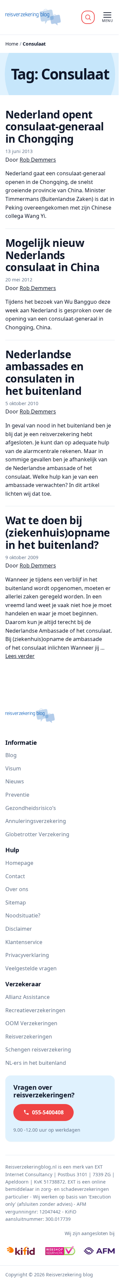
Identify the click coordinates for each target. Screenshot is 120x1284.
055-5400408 (48, 1112)
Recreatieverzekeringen (35, 1010)
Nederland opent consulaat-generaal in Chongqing (54, 126)
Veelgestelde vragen (31, 968)
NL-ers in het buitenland (35, 1062)
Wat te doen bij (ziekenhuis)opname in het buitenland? (57, 532)
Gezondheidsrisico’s (30, 808)
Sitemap (15, 902)
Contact (15, 876)
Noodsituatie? (22, 915)
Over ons (16, 889)
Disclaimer (18, 928)
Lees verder (20, 656)
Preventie (17, 794)
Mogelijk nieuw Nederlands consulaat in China (52, 255)
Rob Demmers (38, 159)
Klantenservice (23, 942)
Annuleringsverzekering (35, 821)
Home (11, 44)
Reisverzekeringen (28, 1036)
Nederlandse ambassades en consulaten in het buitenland (44, 372)
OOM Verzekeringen (31, 1023)
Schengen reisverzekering (38, 1049)
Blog (11, 755)
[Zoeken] (88, 17)
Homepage (19, 863)
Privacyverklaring (27, 955)
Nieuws (14, 781)
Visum (13, 768)
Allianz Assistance (27, 997)
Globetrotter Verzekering (37, 834)
